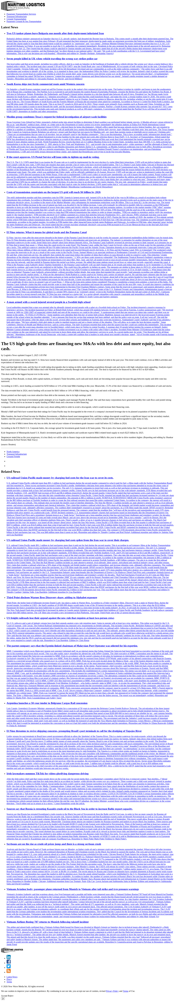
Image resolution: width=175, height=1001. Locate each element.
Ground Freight (13, 456)
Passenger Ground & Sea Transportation (24, 21)
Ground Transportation (16, 19)
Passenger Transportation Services (21, 14)
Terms (9, 982)
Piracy (9, 979)
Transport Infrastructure (17, 16)
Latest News (12, 977)
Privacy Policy (112, 991)
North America (13, 451)
